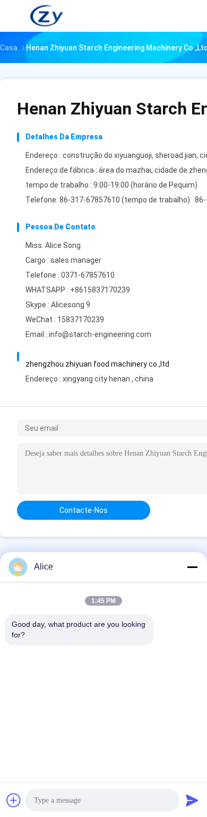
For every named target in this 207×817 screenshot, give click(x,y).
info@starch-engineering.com (100, 334)
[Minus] (192, 567)
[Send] (192, 800)
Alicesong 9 (70, 304)
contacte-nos (83, 510)
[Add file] (13, 800)
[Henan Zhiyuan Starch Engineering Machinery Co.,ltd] (46, 16)
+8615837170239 (100, 290)
